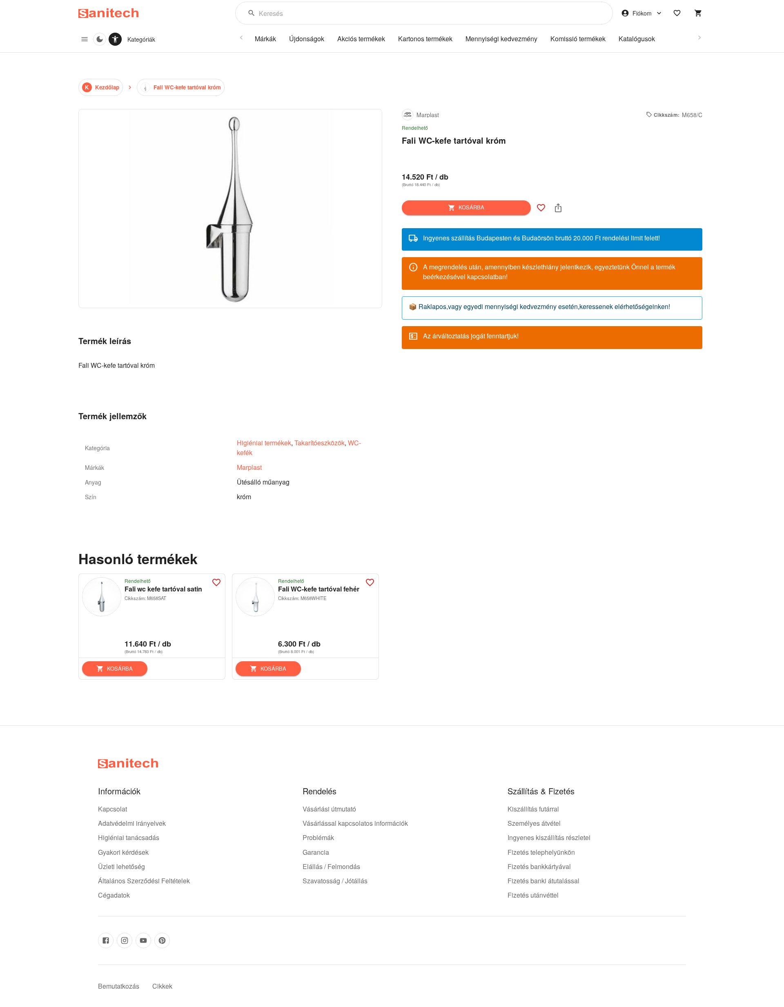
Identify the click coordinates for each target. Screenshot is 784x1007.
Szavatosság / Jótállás (335, 880)
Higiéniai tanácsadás (128, 837)
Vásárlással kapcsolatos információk (355, 823)
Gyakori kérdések (123, 852)
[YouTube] (143, 940)
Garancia (316, 852)
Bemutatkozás (118, 986)
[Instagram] (124, 940)
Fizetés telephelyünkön (541, 852)
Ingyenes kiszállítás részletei (549, 837)
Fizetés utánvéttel (533, 895)
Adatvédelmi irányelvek (132, 823)
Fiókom (642, 13)
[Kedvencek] (677, 13)
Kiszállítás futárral (533, 809)
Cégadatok (114, 895)
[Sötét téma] (99, 39)
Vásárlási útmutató (329, 809)
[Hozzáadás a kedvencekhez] (541, 207)
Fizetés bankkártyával (539, 866)
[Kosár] (698, 13)
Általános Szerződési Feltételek (144, 880)
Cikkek (162, 986)
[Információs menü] (84, 39)
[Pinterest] (162, 940)
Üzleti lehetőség (121, 866)
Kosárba (471, 207)
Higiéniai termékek (264, 442)
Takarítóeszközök (319, 442)
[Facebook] (106, 940)
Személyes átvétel (534, 823)
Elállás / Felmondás (331, 866)
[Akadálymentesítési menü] (115, 39)
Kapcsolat (112, 809)
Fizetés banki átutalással (543, 880)
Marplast (249, 467)
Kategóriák (141, 39)
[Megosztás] (558, 207)
